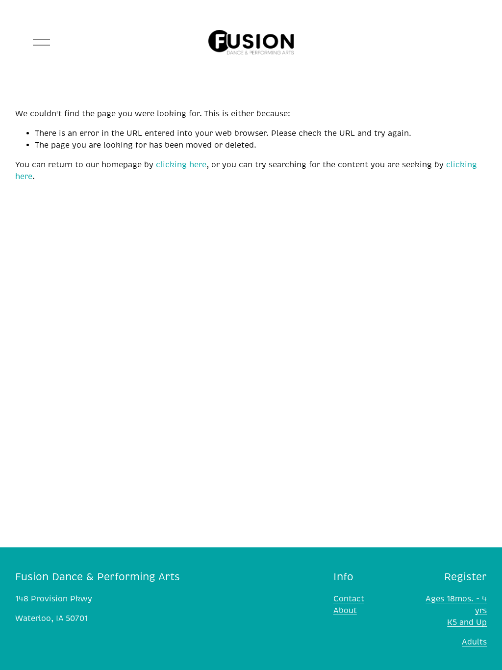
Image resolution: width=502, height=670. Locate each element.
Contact (348, 599)
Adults (474, 642)
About (345, 611)
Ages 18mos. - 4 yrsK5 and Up (456, 610)
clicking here (181, 165)
